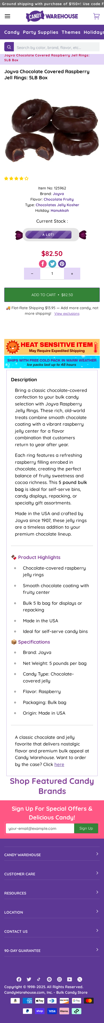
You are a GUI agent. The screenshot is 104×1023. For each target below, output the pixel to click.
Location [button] (13, 912)
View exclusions (66, 313)
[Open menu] (12, 16)
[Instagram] (59, 979)
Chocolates (46, 204)
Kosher (73, 204)
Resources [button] (15, 893)
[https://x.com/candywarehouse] (79, 979)
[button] (12, 32)
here (59, 764)
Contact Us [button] (15, 931)
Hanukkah (60, 210)
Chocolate (53, 199)
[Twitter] (29, 979)
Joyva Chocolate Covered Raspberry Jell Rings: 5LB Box (47, 74)
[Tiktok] (39, 979)
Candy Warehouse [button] (22, 854)
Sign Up (86, 828)
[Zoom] (52, 128)
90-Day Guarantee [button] (22, 950)
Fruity (68, 199)
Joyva (58, 193)
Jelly (62, 204)
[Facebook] (19, 979)
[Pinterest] (49, 979)
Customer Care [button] (19, 874)
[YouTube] (69, 979)
